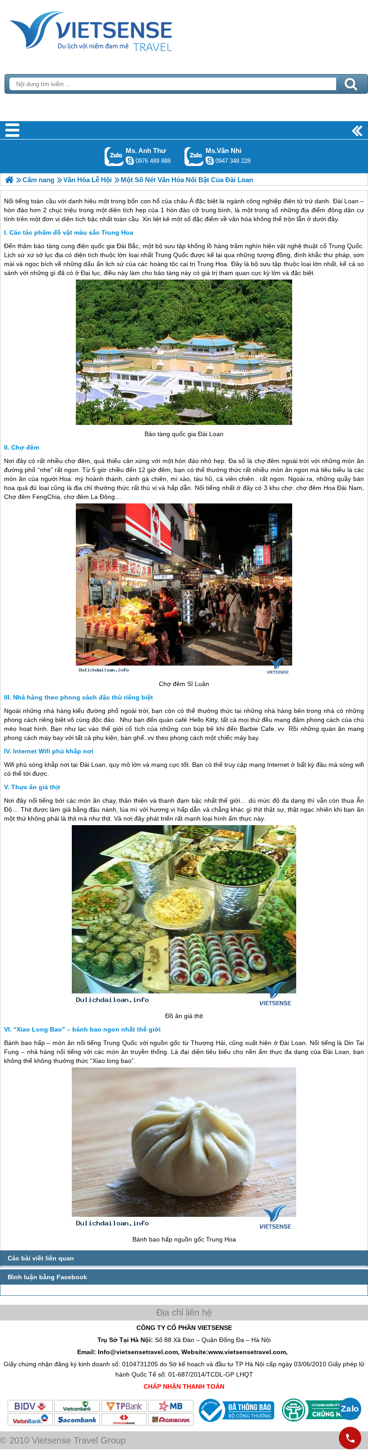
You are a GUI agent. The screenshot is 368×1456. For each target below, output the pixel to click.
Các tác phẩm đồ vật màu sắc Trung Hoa (71, 232)
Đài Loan (210, 433)
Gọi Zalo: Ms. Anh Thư (114, 156)
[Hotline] (350, 1438)
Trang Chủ (113, 29)
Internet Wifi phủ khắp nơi (53, 751)
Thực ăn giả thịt (35, 787)
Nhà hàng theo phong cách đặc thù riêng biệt (83, 697)
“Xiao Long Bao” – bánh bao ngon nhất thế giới (87, 1029)
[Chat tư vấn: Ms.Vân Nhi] (209, 160)
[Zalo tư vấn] (350, 1409)
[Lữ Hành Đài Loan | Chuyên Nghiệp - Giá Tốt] (9, 179)
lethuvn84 (129, 160)
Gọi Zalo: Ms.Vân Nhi (194, 156)
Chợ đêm (25, 447)
